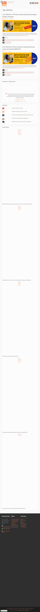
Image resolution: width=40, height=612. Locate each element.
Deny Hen (12, 18)
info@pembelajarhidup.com (6, 526)
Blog (23, 608)
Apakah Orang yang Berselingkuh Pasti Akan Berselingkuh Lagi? (22, 114)
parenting (20, 40)
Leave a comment (7, 42)
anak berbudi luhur (8, 40)
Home (8, 608)
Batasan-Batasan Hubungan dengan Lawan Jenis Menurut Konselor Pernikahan (17, 204)
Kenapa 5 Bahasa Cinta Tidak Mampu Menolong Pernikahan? (13, 508)
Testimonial (31, 608)
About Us (23, 519)
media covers (13, 40)
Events (21, 608)
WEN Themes (27, 610)
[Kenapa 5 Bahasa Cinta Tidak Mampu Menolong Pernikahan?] (20, 470)
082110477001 (7, 528)
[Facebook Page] (30, 3)
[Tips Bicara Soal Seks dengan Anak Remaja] (20, 318)
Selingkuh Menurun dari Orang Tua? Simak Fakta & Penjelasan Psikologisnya (16, 280)
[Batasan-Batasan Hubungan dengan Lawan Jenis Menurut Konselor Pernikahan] (20, 166)
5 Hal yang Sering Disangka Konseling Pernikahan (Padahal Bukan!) (15, 432)
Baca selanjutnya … (26, 35)
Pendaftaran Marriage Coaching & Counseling (19, 111)
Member (27, 608)
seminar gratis (28, 40)
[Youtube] (35, 3)
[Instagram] (33, 3)
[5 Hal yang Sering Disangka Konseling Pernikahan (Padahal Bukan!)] (20, 394)
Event (6, 37)
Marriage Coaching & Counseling (17, 108)
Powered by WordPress (14, 610)
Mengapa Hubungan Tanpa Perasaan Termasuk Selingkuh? (21, 121)
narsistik (17, 40)
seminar (24, 40)
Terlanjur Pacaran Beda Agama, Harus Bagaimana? (20, 118)
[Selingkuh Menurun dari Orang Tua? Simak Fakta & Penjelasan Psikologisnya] (20, 242)
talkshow (31, 40)
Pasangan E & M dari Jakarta (20, 99)
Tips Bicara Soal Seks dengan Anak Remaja (10, 356)
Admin (11, 51)
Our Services (24, 520)
